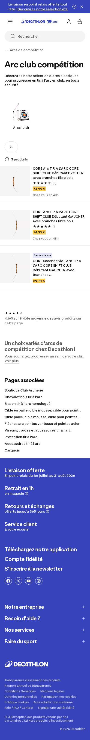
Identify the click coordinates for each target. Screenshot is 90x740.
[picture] (15, 181)
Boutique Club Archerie (24, 390)
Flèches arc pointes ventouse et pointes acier (42, 424)
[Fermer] (81, 6)
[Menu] (10, 21)
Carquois (12, 450)
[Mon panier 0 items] (79, 21)
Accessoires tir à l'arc (23, 444)
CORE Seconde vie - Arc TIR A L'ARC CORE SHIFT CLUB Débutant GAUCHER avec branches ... (57, 268)
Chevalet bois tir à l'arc (23, 397)
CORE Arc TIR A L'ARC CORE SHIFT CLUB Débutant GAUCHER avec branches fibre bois (59, 216)
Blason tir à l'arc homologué (28, 404)
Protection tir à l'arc (21, 437)
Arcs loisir (21, 127)
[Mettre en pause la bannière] (74, 6)
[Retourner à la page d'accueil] (39, 21)
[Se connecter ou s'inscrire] (68, 21)
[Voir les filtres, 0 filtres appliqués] (11, 146)
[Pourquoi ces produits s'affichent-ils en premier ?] (7, 159)
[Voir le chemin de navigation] (6, 50)
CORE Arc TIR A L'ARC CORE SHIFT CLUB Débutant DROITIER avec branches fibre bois (58, 173)
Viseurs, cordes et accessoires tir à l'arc (38, 430)
